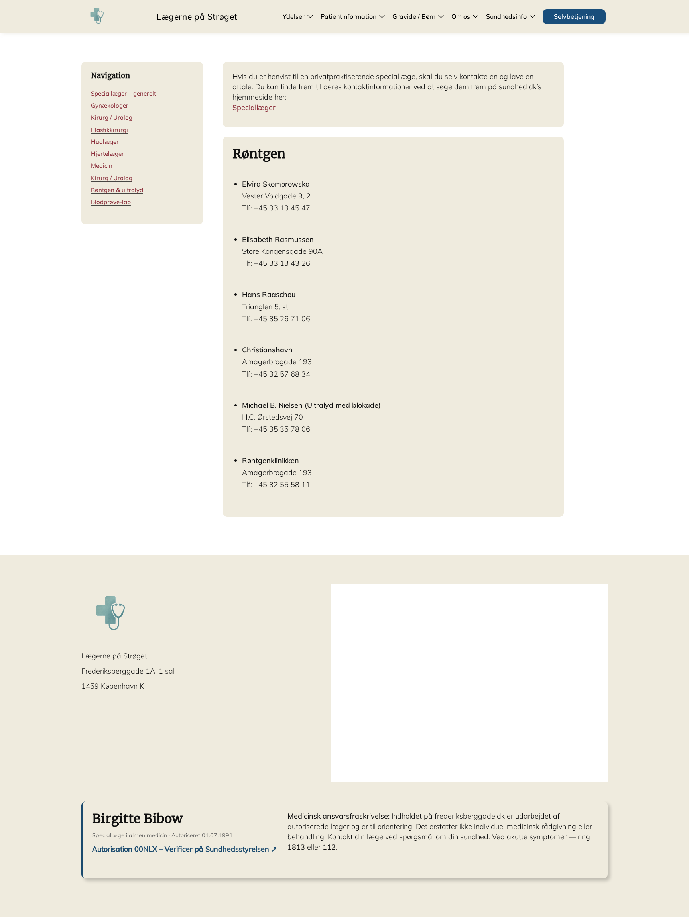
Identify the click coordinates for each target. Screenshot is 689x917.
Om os (460, 16)
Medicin (101, 165)
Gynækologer (109, 105)
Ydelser (294, 16)
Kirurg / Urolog (111, 118)
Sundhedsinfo (506, 16)
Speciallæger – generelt (123, 93)
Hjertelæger (107, 153)
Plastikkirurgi (109, 130)
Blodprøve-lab (111, 202)
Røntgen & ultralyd (117, 190)
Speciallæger (254, 107)
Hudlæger (105, 141)
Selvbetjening (574, 16)
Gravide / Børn (413, 16)
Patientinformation (348, 16)
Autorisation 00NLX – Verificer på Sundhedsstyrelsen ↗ (184, 849)
